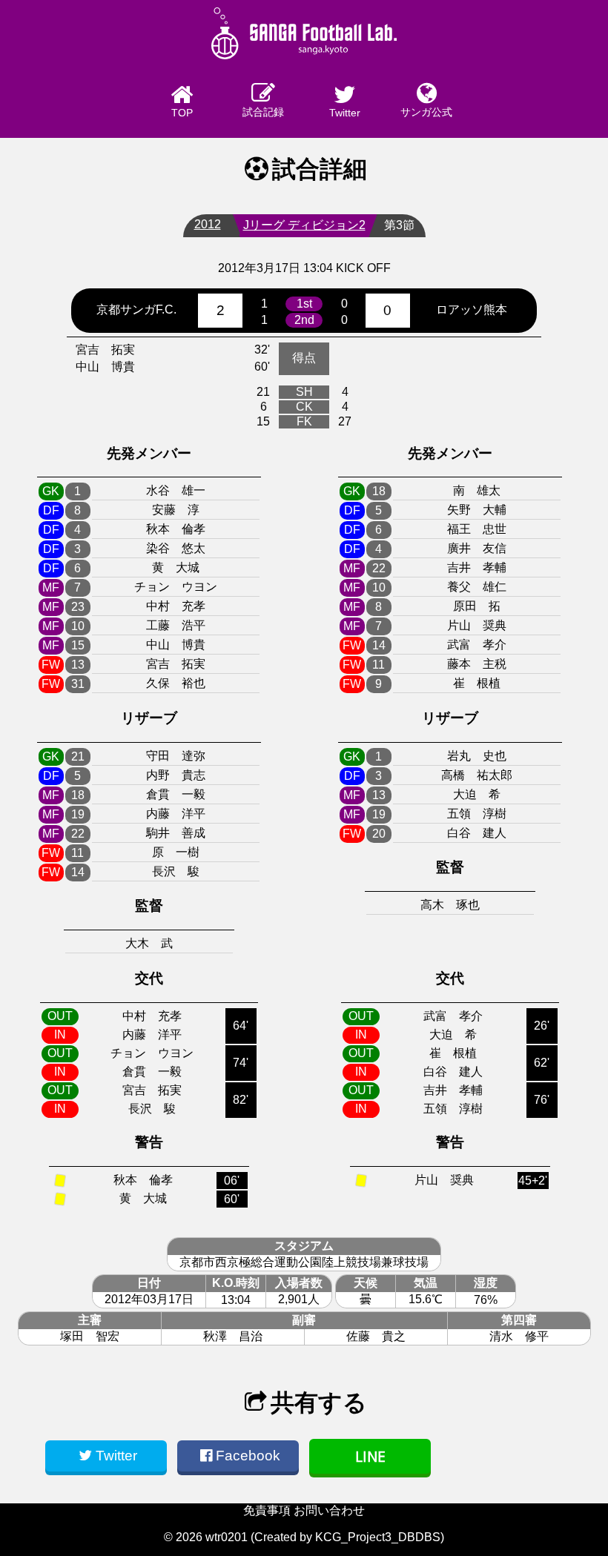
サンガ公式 (426, 112)
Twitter (344, 113)
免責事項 (267, 1510)
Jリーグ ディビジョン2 (304, 225)
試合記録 (263, 112)
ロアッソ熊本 (471, 309)
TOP (182, 113)
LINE (370, 1456)
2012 (207, 224)
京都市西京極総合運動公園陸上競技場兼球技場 (304, 1262)
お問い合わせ (329, 1510)
